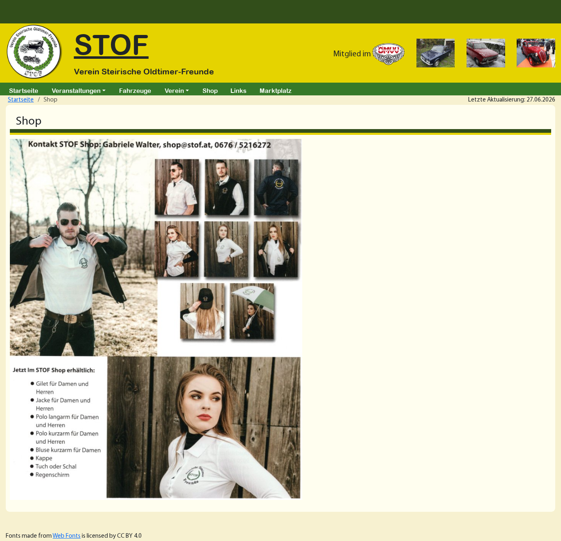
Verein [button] (174, 90)
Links (238, 90)
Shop (210, 90)
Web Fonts (66, 536)
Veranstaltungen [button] (76, 90)
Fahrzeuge (135, 90)
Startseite (23, 90)
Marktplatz (276, 90)
